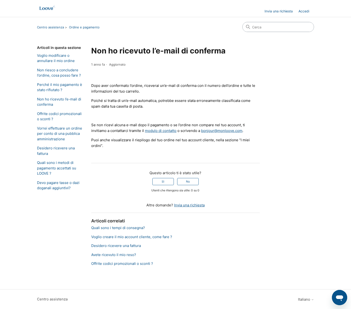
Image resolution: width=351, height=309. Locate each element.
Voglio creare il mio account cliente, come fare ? (131, 237)
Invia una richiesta (279, 11)
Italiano (304, 299)
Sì (163, 181)
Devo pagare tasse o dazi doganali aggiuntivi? (58, 185)
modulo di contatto (160, 130)
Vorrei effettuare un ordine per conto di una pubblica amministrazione (59, 133)
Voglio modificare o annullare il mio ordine (56, 58)
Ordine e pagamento (84, 27)
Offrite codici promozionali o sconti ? (59, 116)
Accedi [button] (303, 11)
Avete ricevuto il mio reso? (113, 254)
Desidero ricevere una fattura (56, 151)
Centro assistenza (50, 27)
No (188, 181)
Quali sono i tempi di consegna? (118, 227)
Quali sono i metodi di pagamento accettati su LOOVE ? (56, 168)
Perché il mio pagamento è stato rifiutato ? (59, 87)
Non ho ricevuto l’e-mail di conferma (59, 102)
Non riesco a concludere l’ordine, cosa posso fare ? (59, 73)
